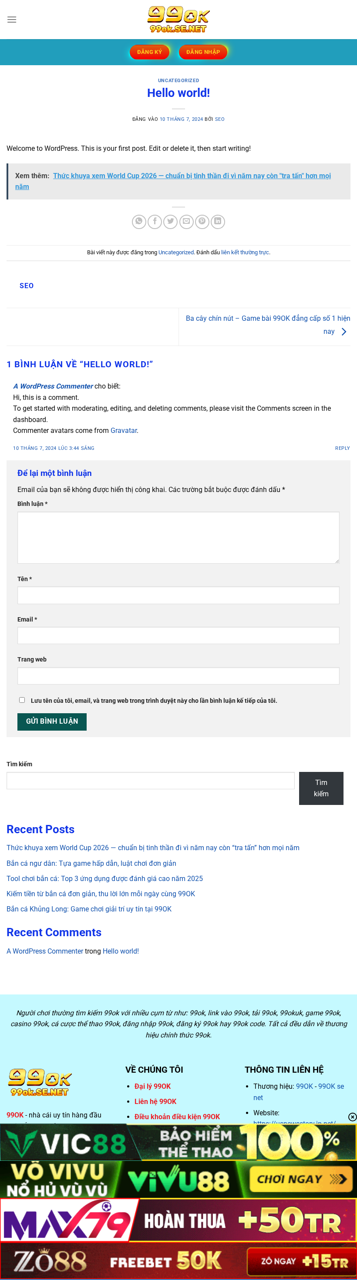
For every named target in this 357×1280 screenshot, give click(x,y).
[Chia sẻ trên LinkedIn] (218, 222)
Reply (342, 448)
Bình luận (32, 504)
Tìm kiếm (19, 764)
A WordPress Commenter (53, 386)
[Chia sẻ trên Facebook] (155, 222)
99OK (304, 1086)
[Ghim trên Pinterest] (202, 222)
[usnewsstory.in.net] (178, 19)
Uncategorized (178, 80)
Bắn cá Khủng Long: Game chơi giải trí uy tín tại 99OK (89, 909)
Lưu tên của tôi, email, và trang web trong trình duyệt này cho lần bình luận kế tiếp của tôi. (154, 701)
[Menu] (12, 19)
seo (220, 119)
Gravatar (124, 430)
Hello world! (121, 951)
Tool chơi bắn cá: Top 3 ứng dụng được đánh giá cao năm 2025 (105, 878)
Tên (24, 579)
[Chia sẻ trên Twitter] (170, 222)
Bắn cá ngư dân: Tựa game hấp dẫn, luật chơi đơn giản (91, 863)
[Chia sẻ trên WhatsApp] (139, 222)
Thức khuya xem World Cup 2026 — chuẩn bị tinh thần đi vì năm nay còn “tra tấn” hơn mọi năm (153, 848)
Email (27, 619)
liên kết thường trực (245, 252)
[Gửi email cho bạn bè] (186, 222)
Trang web (32, 659)
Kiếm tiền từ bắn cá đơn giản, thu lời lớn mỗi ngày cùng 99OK (101, 894)
